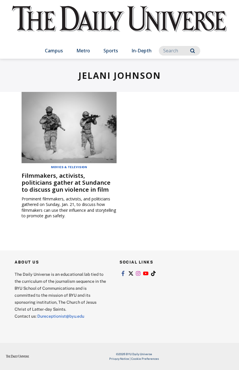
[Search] (192, 51)
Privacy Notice (119, 358)
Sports (110, 50)
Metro (83, 50)
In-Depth (141, 50)
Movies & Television (69, 167)
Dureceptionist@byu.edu (60, 316)
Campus (54, 50)
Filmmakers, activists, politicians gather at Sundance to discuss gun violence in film (66, 182)
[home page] (119, 24)
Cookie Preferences (145, 358)
